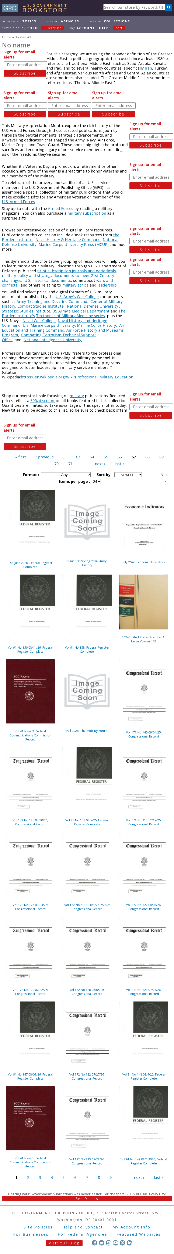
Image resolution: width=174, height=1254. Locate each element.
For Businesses (31, 1234)
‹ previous (45, 456)
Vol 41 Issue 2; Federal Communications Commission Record (30, 735)
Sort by (104, 474)
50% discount (42, 400)
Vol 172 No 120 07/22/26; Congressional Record (30, 992)
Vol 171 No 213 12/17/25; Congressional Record (143, 822)
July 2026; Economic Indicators (144, 562)
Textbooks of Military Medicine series (70, 315)
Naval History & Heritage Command (68, 239)
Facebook (94, 1242)
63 (78, 456)
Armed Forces (60, 208)
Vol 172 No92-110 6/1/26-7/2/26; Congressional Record (87, 907)
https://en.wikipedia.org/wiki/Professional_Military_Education (77, 376)
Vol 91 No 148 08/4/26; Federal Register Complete (143, 1076)
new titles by (32, 28)
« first (20, 456)
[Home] (36, 10)
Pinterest (122, 1242)
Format (30, 474)
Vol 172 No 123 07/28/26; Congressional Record (87, 1161)
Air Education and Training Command (63, 328)
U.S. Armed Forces (18, 201)
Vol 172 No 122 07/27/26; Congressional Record (87, 1076)
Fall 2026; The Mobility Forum (87, 731)
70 (56, 463)
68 (147, 456)
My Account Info (131, 1227)
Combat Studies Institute (40, 306)
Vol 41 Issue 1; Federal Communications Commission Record (30, 1162)
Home (6, 37)
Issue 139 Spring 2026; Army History (87, 563)
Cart (119, 28)
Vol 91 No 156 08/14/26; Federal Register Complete (30, 649)
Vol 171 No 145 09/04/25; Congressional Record (143, 734)
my (82, 28)
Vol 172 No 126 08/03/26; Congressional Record (30, 907)
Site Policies (38, 1227)
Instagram (108, 1242)
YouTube (115, 1242)
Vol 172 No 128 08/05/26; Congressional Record (87, 992)
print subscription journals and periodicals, (77, 270)
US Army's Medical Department (80, 311)
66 (120, 456)
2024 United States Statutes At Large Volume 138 (144, 639)
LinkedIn (129, 1242)
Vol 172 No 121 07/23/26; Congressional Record (143, 992)
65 (106, 456)
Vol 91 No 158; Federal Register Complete (87, 649)
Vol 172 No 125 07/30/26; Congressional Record (30, 822)
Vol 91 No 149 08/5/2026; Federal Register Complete (144, 1161)
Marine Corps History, (97, 325)
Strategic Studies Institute (26, 311)
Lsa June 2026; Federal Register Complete (30, 565)
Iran (148, 68)
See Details (87, 1198)
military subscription (86, 213)
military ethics (75, 285)
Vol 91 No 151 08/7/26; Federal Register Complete (86, 822)
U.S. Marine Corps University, (49, 325)
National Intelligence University (52, 339)
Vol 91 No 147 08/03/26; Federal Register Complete (30, 1076)
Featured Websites (138, 1234)
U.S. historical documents (47, 280)
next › (100, 463)
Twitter (101, 1242)
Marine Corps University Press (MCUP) (73, 244)
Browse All (19, 21)
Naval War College (39, 320)
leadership (107, 285)
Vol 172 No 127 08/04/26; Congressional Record (143, 907)
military (77, 395)
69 (161, 456)
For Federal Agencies (82, 1234)
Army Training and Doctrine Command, (52, 301)
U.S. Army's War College (77, 296)
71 (70, 463)
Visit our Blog (64, 1242)
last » (119, 463)
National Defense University (92, 306)
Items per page (74, 481)
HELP (104, 28)
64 (92, 456)
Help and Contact (82, 1227)
